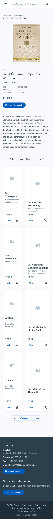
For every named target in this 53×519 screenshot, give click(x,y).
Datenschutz (40, 505)
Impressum (27, 505)
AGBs (39, 508)
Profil (9, 505)
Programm (7, 15)
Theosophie (18, 15)
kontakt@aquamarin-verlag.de (23, 465)
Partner (17, 505)
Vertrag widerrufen (26, 511)
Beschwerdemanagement (22, 508)
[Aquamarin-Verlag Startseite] (24, 4)
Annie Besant (11, 82)
